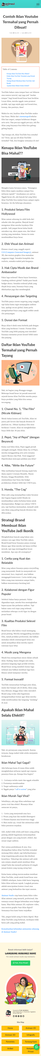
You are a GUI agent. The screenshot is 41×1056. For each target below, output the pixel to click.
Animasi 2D (31, 1028)
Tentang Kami (31, 1042)
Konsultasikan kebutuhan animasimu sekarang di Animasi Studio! (20, 930)
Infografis (31, 1035)
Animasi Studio (7, 895)
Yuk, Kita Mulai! (21, 963)
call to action (21, 789)
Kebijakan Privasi (31, 1050)
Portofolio (10, 1042)
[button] (37, 1047)
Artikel (10, 1049)
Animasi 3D (10, 1035)
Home (10, 1028)
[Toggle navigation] (38, 4)
